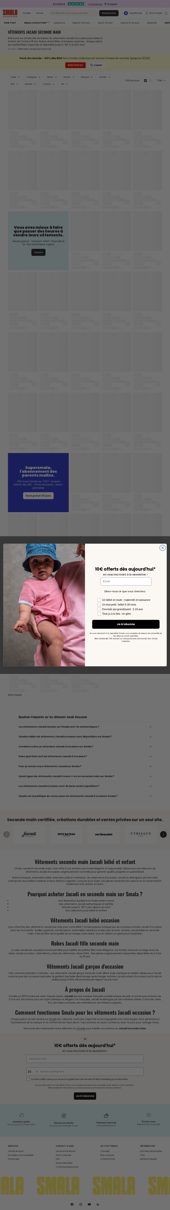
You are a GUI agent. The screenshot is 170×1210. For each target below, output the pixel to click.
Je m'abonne (126, 624)
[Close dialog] (162, 548)
